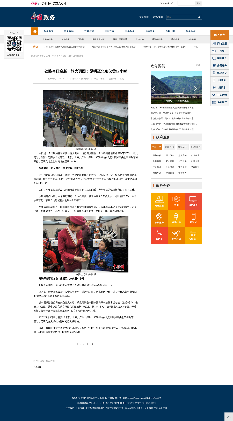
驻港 (154, 39)
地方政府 (192, 39)
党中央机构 (48, 39)
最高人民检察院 (120, 39)
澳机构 (160, 39)
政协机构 (140, 39)
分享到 (36, 367)
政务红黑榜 (78, 56)
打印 (36, 361)
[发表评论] (50, 361)
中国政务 (56, 56)
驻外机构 (175, 39)
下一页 (90, 344)
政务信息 (67, 56)
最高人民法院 (98, 39)
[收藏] (42, 361)
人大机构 (65, 39)
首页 (48, 56)
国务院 (81, 39)
